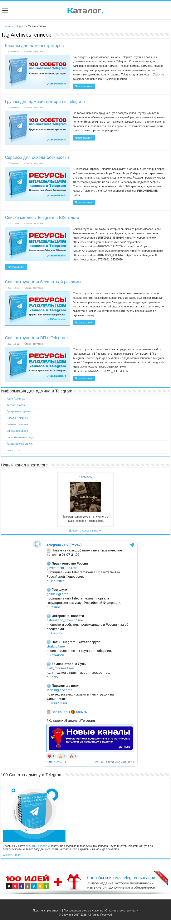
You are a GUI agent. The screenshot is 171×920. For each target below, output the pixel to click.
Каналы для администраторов (34, 45)
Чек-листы (13, 450)
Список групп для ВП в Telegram (36, 337)
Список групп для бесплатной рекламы (43, 282)
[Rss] (79, 905)
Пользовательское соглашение (83, 910)
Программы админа (18, 411)
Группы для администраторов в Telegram (45, 101)
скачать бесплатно (38, 845)
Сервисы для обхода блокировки (37, 157)
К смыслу (85, 476)
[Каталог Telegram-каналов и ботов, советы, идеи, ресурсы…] (85, 10)
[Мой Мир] (91, 905)
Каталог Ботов (15, 405)
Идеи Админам (15, 398)
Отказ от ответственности (121, 910)
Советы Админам (17, 417)
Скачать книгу (12, 854)
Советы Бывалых (17, 424)
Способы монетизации (20, 437)
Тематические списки (19, 443)
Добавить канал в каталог (85, 530)
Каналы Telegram (14, 26)
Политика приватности (47, 910)
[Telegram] (87, 905)
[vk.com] (83, 905)
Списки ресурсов (33, 51)
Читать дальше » (83, 86)
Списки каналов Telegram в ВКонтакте (42, 217)
